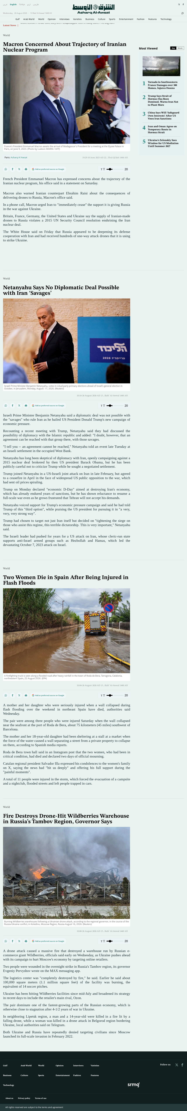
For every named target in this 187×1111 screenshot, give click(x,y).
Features (152, 19)
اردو (29, 4)
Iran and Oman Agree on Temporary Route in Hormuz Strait (162, 129)
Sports (112, 19)
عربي (5, 4)
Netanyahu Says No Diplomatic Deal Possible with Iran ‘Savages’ (52, 25)
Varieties (77, 19)
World (41, 19)
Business (89, 19)
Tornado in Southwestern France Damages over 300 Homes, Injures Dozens (163, 85)
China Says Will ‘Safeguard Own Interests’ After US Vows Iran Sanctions (163, 116)
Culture (101, 19)
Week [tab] (180, 48)
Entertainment (126, 19)
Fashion (140, 19)
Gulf (17, 19)
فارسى (36, 4)
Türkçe (22, 4)
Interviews (64, 19)
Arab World (28, 19)
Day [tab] (173, 48)
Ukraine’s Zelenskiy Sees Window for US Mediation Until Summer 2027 (163, 143)
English (13, 4)
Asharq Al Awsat (19, 157)
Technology (166, 19)
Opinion (52, 19)
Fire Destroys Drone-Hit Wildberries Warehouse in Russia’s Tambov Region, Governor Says (66, 819)
